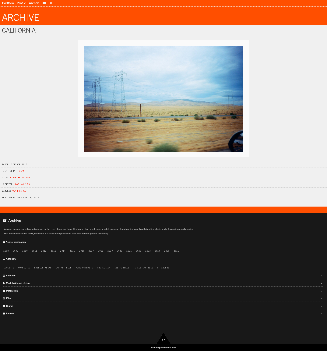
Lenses (163, 313)
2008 (6, 251)
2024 (157, 251)
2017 (91, 251)
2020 (119, 251)
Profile (21, 3)
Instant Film (64, 267)
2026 (176, 251)
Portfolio (8, 3)
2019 (110, 251)
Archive (34, 3)
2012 (44, 251)
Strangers (163, 267)
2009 (15, 251)
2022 (138, 251)
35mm (21, 171)
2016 (81, 251)
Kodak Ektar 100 (20, 177)
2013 (53, 251)
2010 (25, 251)
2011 (34, 251)
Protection (103, 267)
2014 (62, 251)
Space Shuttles (144, 267)
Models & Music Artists (163, 283)
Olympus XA (19, 191)
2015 (72, 251)
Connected (24, 267)
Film (163, 298)
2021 (129, 251)
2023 (148, 251)
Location (163, 275)
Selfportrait (122, 267)
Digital (163, 306)
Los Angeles (22, 184)
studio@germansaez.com (163, 347)
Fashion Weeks (42, 267)
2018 (100, 251)
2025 (167, 251)
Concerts (8, 267)
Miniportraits (84, 267)
